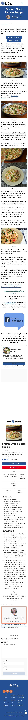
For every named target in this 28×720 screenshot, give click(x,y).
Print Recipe (15, 40)
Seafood (21, 625)
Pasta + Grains (7, 625)
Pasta (2, 625)
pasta (15, 143)
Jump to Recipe (14, 37)
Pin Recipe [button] (15, 467)
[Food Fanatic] (10, 3)
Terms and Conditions (10, 715)
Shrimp (25, 625)
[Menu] (26, 3)
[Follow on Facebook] (4, 691)
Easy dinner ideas (12, 624)
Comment (4, 642)
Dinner (6, 624)
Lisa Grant (15, 17)
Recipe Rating (5, 639)
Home (2, 24)
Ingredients (18, 624)
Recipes (5, 24)
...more (19, 621)
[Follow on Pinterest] (7, 691)
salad (20, 91)
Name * (5, 661)
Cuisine (3, 624)
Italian (23, 624)
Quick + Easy (14, 625)
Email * (5, 667)
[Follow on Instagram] (11, 691)
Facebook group (10, 302)
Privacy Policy (20, 715)
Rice (18, 625)
